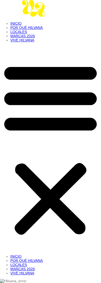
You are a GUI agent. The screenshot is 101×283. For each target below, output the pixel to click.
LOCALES (18, 32)
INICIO (15, 23)
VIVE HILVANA (22, 40)
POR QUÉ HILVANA (26, 28)
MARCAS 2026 (22, 36)
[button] (50, 148)
